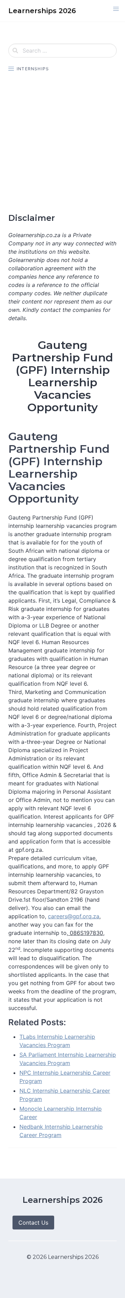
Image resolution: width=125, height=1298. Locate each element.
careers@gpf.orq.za (73, 916)
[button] (116, 9)
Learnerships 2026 (63, 1200)
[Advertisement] (62, 142)
